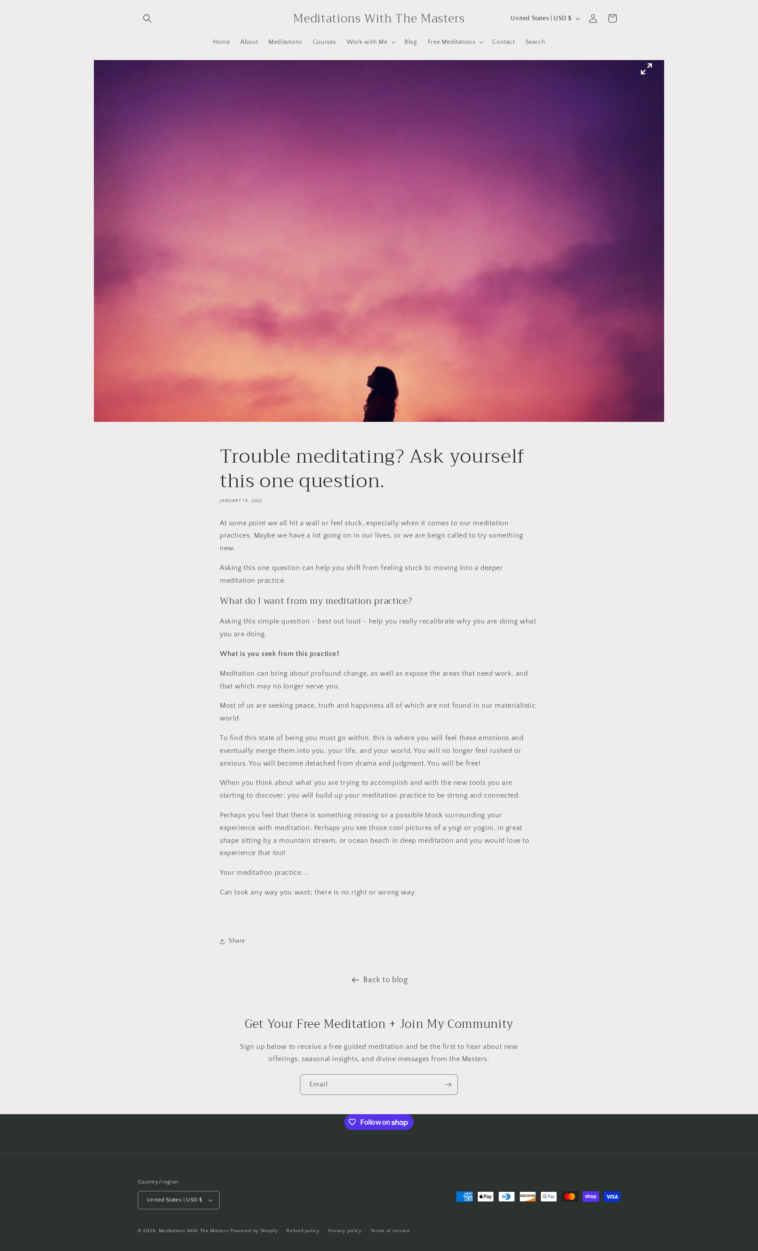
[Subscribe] (448, 1084)
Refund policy (302, 1230)
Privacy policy (345, 1230)
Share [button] (237, 940)
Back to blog (385, 980)
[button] (147, 18)
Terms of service (390, 1230)
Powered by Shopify (254, 1230)
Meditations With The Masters (194, 1230)
